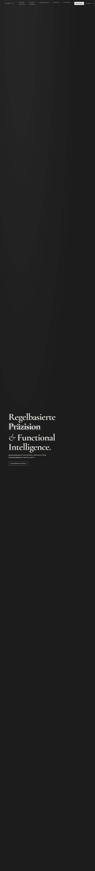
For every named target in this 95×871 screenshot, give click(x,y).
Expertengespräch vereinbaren (18, 463)
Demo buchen (79, 3)
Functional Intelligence (14, 457)
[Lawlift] (9, 3)
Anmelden (88, 3)
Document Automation (14, 455)
